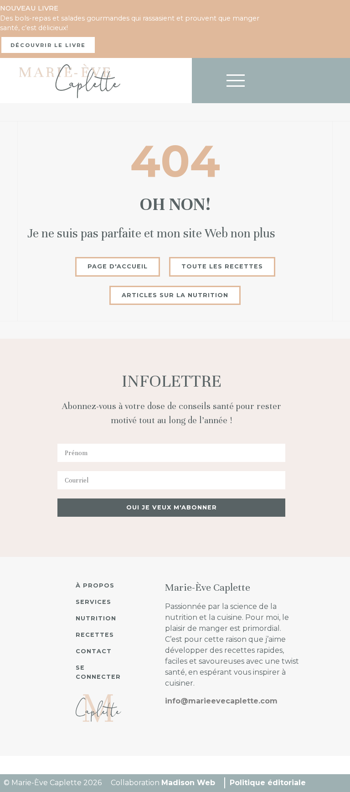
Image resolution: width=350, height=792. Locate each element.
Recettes (95, 634)
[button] (222, 267)
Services (93, 601)
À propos (95, 585)
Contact (94, 651)
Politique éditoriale (268, 782)
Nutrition (96, 618)
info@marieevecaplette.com (221, 701)
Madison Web (188, 782)
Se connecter (98, 672)
